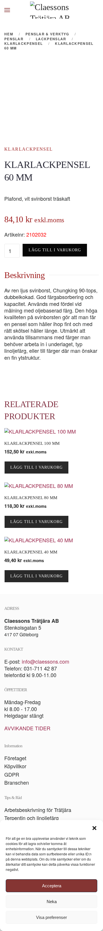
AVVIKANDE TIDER (27, 728)
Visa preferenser (51, 917)
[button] (94, 827)
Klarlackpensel (28, 149)
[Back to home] (51, 10)
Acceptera (51, 885)
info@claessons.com (45, 661)
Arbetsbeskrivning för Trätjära (37, 809)
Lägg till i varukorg (55, 250)
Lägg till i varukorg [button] (36, 467)
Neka (52, 901)
